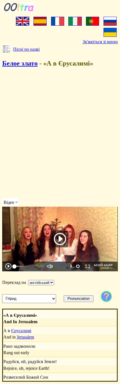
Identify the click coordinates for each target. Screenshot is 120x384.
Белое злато (20, 63)
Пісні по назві (26, 49)
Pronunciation (79, 298)
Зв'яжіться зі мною (100, 41)
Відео (9, 202)
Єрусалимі (21, 330)
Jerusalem (25, 337)
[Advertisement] (60, 134)
